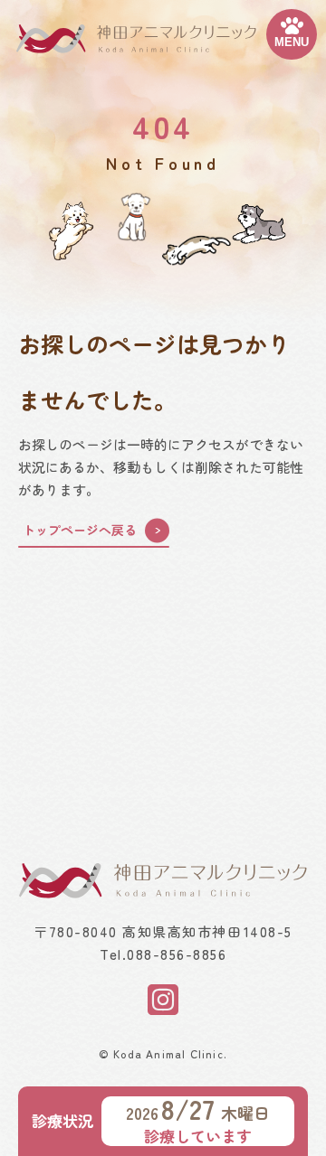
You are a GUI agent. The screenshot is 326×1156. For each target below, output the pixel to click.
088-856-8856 (176, 954)
